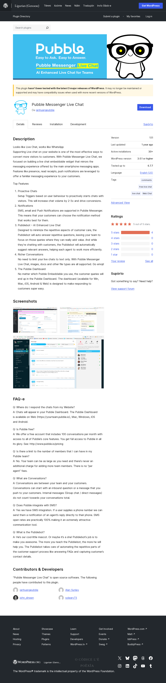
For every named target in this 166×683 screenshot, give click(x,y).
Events (102, 634)
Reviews (37, 124)
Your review (118, 261)
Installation (56, 124)
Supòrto (148, 124)
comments (147, 180)
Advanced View (120, 202)
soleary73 (71, 597)
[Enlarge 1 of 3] (52, 311)
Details (20, 124)
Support (74, 634)
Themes (46, 634)
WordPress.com (137, 628)
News (16, 634)
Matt (131, 634)
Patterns (46, 644)
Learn (73, 628)
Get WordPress (151, 5)
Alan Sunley (72, 590)
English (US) (146, 172)
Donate (104, 639)
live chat (136, 193)
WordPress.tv (79, 644)
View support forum (122, 288)
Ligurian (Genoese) (53, 662)
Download (145, 107)
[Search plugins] (47, 28)
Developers (76, 639)
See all (149, 261)
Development (78, 124)
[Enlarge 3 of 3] (99, 340)
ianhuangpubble (45, 110)
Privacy (17, 644)
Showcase (47, 628)
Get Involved (106, 628)
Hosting (17, 639)
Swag (103, 644)
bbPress (133, 639)
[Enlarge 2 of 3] (99, 311)
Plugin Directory (21, 16)
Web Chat (147, 193)
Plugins (45, 639)
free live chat (145, 187)
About (16, 628)
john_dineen (27, 597)
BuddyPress (135, 644)
